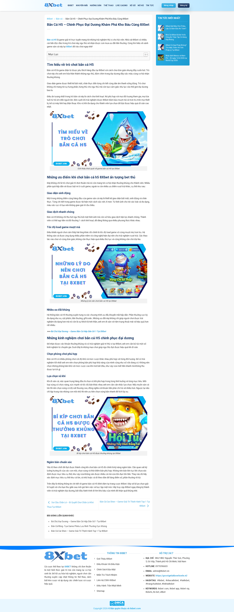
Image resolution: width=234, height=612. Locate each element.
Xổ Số (133, 5)
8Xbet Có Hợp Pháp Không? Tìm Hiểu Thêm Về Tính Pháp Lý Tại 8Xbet (176, 47)
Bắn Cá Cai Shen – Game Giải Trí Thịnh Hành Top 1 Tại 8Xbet (79, 531)
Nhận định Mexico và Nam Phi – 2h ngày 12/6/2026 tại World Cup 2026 (176, 58)
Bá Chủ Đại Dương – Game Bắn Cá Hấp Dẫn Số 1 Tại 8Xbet (78, 331)
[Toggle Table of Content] (144, 54)
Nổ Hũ (141, 5)
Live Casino (122, 5)
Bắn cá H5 (52, 40)
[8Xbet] (54, 5)
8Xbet (50, 19)
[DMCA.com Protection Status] (117, 603)
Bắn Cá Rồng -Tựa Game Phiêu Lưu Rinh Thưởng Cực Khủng (79, 526)
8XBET (71, 5)
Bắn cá (59, 19)
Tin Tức (150, 5)
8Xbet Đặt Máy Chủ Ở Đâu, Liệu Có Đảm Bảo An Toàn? (176, 27)
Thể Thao (109, 5)
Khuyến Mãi (82, 5)
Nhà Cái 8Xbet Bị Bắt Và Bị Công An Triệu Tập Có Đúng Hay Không (176, 37)
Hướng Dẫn (95, 5)
